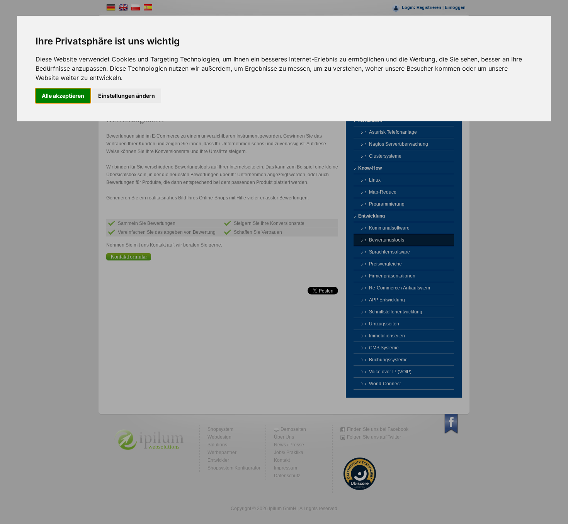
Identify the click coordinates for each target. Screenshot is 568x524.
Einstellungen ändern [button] (126, 95)
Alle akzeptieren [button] (63, 95)
